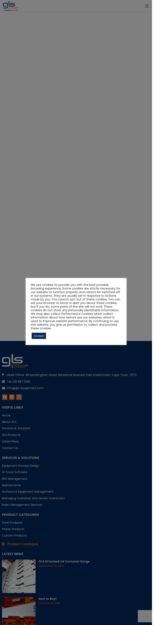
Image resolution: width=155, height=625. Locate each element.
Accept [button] (39, 336)
